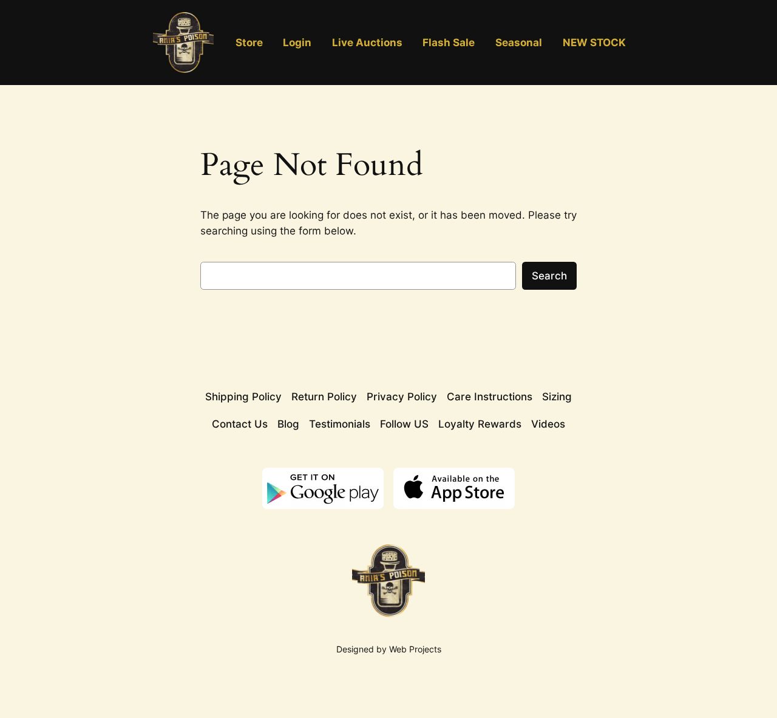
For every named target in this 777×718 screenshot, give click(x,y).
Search (549, 276)
